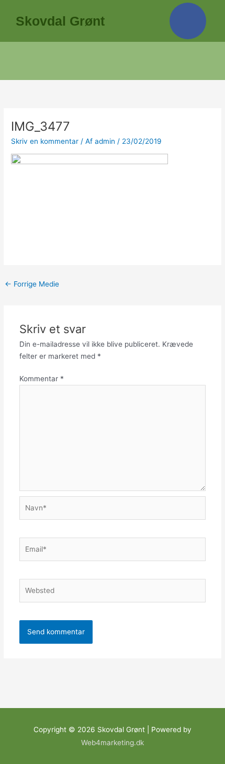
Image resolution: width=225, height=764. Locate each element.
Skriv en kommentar (44, 141)
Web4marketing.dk (112, 742)
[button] (113, 61)
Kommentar (41, 378)
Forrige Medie (32, 284)
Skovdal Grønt (60, 21)
